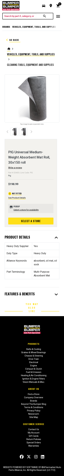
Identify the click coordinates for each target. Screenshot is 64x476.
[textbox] (19, 16)
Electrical (33, 362)
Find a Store (33, 394)
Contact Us (33, 429)
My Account (33, 432)
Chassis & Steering (34, 355)
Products (33, 343)
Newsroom (33, 414)
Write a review (15, 167)
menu (58, 16)
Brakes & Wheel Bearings (33, 352)
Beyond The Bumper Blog (33, 404)
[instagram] (36, 457)
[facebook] (22, 457)
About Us (33, 388)
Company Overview (33, 397)
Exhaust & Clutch (33, 369)
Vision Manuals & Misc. (34, 382)
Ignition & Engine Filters (33, 378)
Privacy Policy (33, 410)
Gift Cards (34, 436)
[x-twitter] (29, 457)
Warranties (33, 446)
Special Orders (34, 442)
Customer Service (33, 424)
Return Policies (33, 439)
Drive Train (33, 359)
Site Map (33, 417)
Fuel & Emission (33, 372)
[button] (43, 5)
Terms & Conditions (33, 407)
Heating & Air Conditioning (33, 375)
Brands (6, 26)
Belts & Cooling (33, 349)
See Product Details (17, 198)
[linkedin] (42, 457)
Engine (33, 365)
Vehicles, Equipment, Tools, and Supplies (34, 26)
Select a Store (31, 221)
